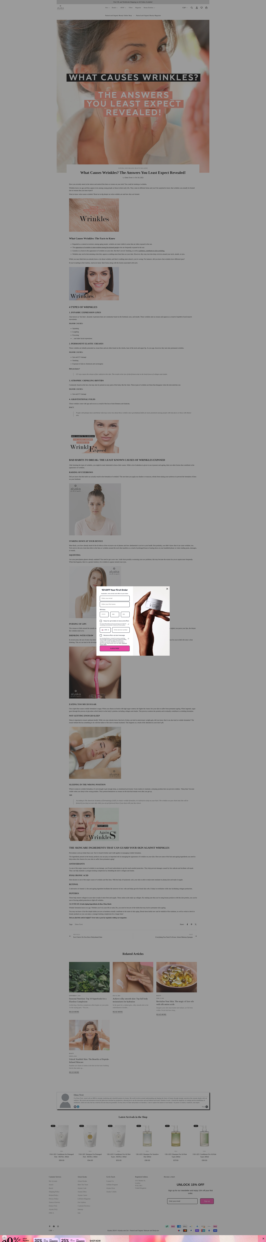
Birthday (102, 609)
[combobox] (105, 630)
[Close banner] (263, 1238)
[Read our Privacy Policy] (128, 624)
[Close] (167, 588)
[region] (133, 1238)
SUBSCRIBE (114, 648)
